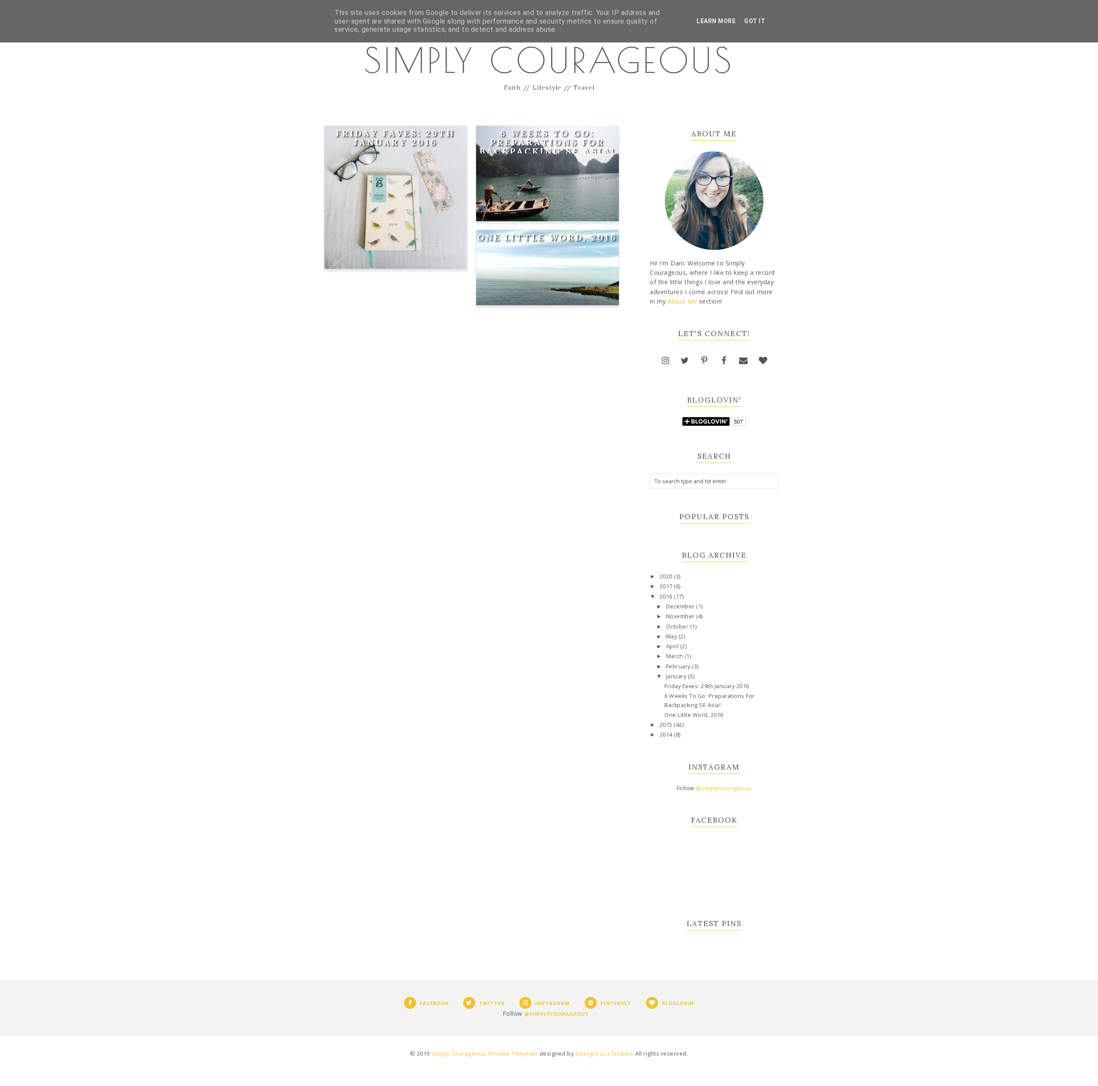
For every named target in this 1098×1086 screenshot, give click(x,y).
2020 (667, 576)
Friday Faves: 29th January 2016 (395, 137)
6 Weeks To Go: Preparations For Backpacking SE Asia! (547, 142)
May (672, 636)
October (678, 626)
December (681, 606)
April (673, 646)
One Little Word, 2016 (547, 237)
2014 (667, 734)
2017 (667, 586)
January (677, 676)
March (675, 656)
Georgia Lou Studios (604, 1053)
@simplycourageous (724, 788)
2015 (667, 724)
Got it (754, 21)
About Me (682, 301)
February (679, 666)
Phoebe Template (513, 1053)
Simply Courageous (549, 60)
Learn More (716, 21)
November (681, 616)
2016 (667, 596)
